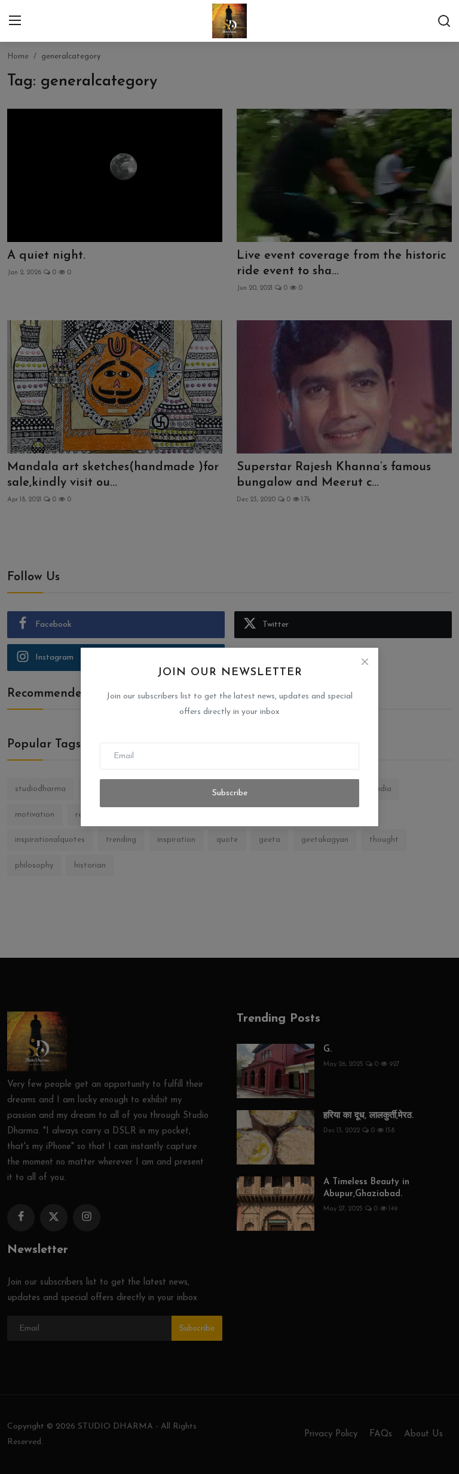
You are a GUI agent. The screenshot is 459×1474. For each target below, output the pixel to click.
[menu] (15, 21)
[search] (444, 21)
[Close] (364, 661)
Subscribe (229, 793)
